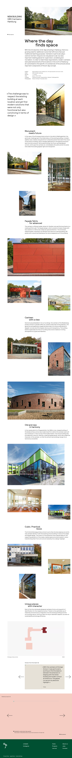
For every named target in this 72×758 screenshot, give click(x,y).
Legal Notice (12, 756)
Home (54, 744)
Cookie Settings (19, 756)
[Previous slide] (21, 676)
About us (65, 744)
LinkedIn (25, 744)
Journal (54, 748)
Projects (54, 746)
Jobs (64, 746)
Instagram (26, 746)
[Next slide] (68, 676)
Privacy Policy (6, 756)
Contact (65, 748)
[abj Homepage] (5, 745)
